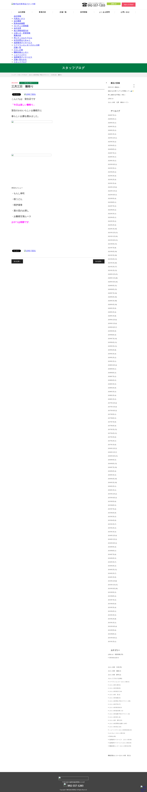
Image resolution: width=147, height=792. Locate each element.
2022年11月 (111, 191)
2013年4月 (111, 611)
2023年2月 (111, 179)
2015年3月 (111, 524)
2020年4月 (111, 304)
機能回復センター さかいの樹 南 (118, 746)
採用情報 (83, 12)
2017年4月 (111, 433)
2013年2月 (111, 619)
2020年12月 (111, 274)
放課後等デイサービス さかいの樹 (119, 742)
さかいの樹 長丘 (114, 726)
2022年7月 (111, 206)
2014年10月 (111, 543)
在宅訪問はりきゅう (22, 40)
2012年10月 (111, 626)
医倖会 (111, 736)
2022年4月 (111, 217)
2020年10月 (111, 282)
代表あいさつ (19, 19)
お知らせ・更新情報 (22, 33)
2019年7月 (111, 338)
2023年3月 (111, 176)
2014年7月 (111, 554)
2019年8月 (111, 335)
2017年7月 (111, 422)
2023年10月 (111, 164)
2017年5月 (111, 429)
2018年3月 (111, 391)
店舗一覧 (63, 12)
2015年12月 (111, 494)
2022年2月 (111, 225)
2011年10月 (111, 638)
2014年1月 (111, 577)
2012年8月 (111, 634)
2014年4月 (111, 566)
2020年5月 (111, 301)
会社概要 (17, 21)
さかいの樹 (18, 50)
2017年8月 (111, 418)
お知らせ (113, 4)
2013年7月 (111, 600)
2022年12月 (111, 187)
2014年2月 (111, 573)
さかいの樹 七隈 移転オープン (118, 102)
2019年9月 (111, 331)
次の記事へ (98, 261)
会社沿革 (17, 28)
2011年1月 (111, 641)
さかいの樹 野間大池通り (116, 723)
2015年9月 (111, 501)
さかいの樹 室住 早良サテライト (39, 75)
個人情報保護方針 (21, 31)
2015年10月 (111, 497)
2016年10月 (111, 456)
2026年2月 (111, 130)
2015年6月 (111, 513)
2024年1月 (111, 160)
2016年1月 (111, 490)
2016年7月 (111, 467)
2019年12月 (111, 319)
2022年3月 (111, 221)
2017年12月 (111, 403)
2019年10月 (111, 327)
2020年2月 (111, 312)
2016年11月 (111, 452)
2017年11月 (111, 407)
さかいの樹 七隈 (114, 685)
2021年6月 (111, 251)
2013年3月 (111, 615)
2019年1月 (111, 361)
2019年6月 (111, 342)
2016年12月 (111, 448)
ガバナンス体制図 (21, 26)
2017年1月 (111, 444)
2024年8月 (111, 149)
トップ (13, 75)
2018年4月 (111, 388)
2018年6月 (111, 380)
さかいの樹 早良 (114, 704)
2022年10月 (111, 195)
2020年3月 (111, 308)
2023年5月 (111, 168)
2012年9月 (111, 630)
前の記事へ (17, 261)
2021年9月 (111, 244)
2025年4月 (111, 145)
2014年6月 (111, 558)
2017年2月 (111, 441)
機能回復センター (21, 52)
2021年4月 (111, 259)
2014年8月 (111, 550)
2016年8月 (111, 463)
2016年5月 (111, 475)
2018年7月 (111, 376)
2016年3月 (111, 482)
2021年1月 (111, 270)
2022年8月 (111, 202)
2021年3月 (111, 263)
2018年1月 (111, 399)
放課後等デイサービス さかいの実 (119, 739)
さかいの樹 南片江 (114, 691)
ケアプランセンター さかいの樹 (118, 681)
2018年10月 (111, 365)
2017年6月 (111, 426)
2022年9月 (111, 198)
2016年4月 (111, 479)
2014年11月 (111, 539)
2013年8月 (111, 596)
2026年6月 (111, 119)
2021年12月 (111, 232)
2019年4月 (111, 350)
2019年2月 (111, 357)
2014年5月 (111, 562)
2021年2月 (111, 266)
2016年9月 (111, 460)
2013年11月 (111, 585)
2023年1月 (111, 183)
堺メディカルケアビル (23, 38)
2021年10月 (111, 240)
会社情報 (21, 12)
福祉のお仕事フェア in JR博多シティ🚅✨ (121, 91)
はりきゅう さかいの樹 (115, 733)
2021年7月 (111, 248)
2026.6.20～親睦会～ (114, 87)
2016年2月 (111, 486)
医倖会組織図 (19, 23)
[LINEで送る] (30, 94)
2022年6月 (111, 210)
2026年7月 (111, 115)
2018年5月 (111, 384)
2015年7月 (111, 509)
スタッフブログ (128, 4)
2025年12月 (111, 138)
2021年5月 (111, 255)
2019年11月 (111, 323)
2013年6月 (111, 603)
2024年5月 (111, 157)
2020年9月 (111, 285)
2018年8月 (111, 373)
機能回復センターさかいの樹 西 (118, 755)
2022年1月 (111, 229)
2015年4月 (111, 520)
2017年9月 (111, 414)
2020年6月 (111, 297)
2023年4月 (111, 172)
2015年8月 (111, 505)
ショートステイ (20, 55)
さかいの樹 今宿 (113, 667)
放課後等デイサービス (23, 43)
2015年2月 (111, 528)
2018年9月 (111, 369)
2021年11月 (111, 236)
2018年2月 (111, 395)
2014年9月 (111, 547)
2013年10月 (111, 588)
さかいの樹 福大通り (115, 710)
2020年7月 (111, 293)
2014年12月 (111, 535)
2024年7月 (111, 153)
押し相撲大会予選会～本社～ (117, 95)
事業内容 (42, 12)
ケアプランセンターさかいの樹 (27, 45)
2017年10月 (111, 410)
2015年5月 (111, 516)
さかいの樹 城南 (113, 671)
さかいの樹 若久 (114, 717)
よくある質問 (104, 12)
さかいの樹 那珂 (113, 675)
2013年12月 (111, 581)
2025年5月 (111, 142)
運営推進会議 (113, 657)
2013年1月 (111, 622)
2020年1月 (111, 316)
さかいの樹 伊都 (114, 688)
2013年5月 (111, 607)
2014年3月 (111, 569)
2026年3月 (111, 126)
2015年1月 (111, 532)
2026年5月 (111, 123)
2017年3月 (111, 437)
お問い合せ (125, 12)
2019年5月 (111, 346)
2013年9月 (111, 592)
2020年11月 (111, 278)
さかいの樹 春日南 (114, 707)
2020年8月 (111, 289)
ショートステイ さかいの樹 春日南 (119, 730)
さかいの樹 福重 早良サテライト (118, 714)
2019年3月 (111, 354)
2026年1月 (111, 134)
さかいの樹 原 (113, 694)
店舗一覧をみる (20, 59)
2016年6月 (111, 471)
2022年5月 (111, 213)
